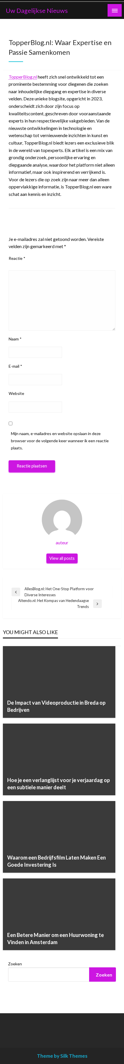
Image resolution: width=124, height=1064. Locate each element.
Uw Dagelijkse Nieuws (37, 10)
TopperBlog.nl (23, 76)
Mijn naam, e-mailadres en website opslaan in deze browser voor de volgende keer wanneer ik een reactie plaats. (60, 440)
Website (16, 393)
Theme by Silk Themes (62, 1056)
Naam (15, 338)
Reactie (17, 258)
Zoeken (15, 963)
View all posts (62, 558)
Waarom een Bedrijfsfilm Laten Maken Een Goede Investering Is (56, 861)
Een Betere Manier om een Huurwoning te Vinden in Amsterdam (55, 938)
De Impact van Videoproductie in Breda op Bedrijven (56, 706)
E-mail (15, 366)
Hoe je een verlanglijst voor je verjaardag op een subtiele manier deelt (58, 783)
